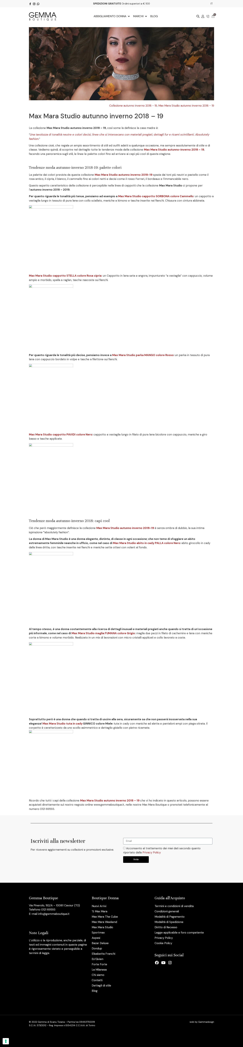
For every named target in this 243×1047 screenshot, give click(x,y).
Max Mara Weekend (104, 922)
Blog (95, 991)
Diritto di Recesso (166, 927)
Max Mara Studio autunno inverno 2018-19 (123, 175)
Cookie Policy (163, 943)
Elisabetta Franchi (103, 954)
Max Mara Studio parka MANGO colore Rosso (143, 355)
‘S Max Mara (99, 911)
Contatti (97, 980)
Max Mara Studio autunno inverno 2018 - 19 (186, 105)
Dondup (97, 948)
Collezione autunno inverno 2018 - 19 (133, 105)
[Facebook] (157, 962)
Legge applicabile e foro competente (179, 932)
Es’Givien (97, 959)
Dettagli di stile (101, 985)
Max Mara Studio (102, 927)
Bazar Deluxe (100, 943)
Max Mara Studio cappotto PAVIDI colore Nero (60, 434)
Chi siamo (98, 975)
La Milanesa (99, 969)
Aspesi (96, 938)
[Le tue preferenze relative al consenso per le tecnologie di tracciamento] (6, 1041)
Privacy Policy (151, 852)
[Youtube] (163, 962)
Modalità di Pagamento (169, 916)
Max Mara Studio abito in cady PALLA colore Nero (146, 543)
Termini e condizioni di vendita (174, 906)
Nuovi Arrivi (99, 906)
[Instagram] (170, 962)
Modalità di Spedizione (169, 922)
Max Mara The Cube (105, 916)
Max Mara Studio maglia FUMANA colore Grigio (103, 633)
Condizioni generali (167, 911)
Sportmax (98, 932)
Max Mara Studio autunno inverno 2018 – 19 (110, 800)
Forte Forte (99, 964)
